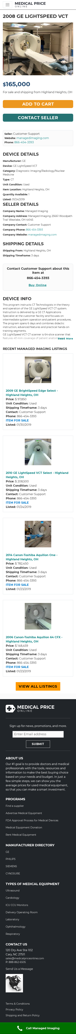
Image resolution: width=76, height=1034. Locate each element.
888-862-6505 (17, 962)
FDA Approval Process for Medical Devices (32, 820)
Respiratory (13, 934)
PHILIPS (11, 859)
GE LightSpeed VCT (25, 166)
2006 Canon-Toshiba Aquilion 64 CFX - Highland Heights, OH (34, 639)
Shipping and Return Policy (23, 1015)
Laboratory (12, 919)
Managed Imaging (36, 211)
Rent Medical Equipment (21, 834)
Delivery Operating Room (22, 912)
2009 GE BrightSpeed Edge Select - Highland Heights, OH (32, 393)
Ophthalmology (15, 926)
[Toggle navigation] (7, 4)
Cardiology (12, 897)
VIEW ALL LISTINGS (38, 686)
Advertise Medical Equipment (24, 813)
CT (12, 179)
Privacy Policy (14, 1009)
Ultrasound (12, 890)
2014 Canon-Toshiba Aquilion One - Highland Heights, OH (31, 557)
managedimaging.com (32, 138)
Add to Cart (38, 104)
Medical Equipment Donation (24, 827)
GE (24, 161)
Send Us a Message (19, 969)
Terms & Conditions (18, 1003)
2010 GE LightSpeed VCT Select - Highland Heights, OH (37, 475)
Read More (65, 338)
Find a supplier (15, 806)
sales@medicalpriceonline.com (25, 958)
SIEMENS (11, 866)
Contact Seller (38, 117)
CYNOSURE (13, 873)
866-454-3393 (24, 142)
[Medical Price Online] (30, 4)
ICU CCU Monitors (17, 905)
